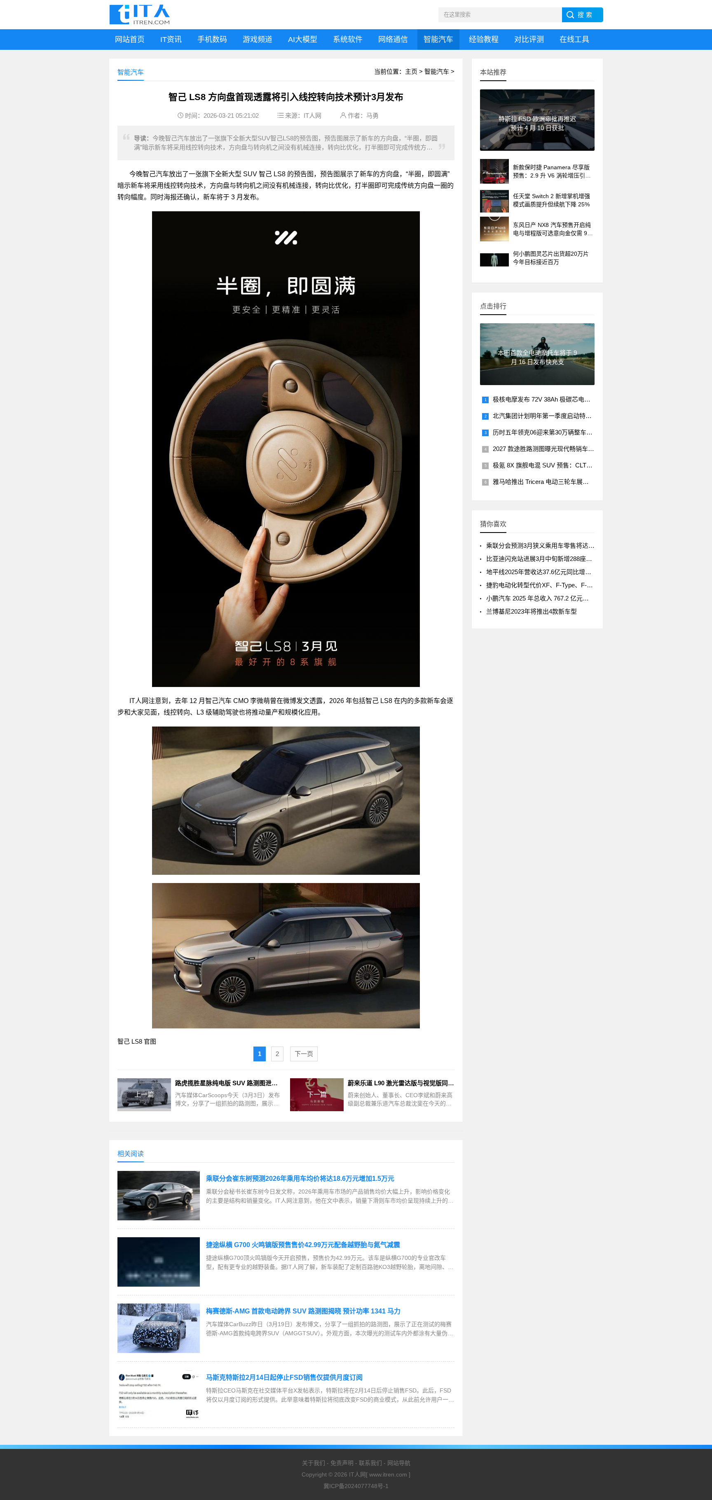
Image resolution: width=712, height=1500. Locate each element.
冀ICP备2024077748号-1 (356, 1486)
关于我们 (313, 1463)
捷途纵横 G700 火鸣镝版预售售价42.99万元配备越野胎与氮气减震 (303, 1244)
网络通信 (393, 39)
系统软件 (348, 39)
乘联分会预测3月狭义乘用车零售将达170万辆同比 (554, 545)
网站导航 (398, 1463)
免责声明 (342, 1463)
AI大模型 (302, 39)
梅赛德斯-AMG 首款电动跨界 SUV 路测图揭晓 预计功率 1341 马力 (303, 1311)
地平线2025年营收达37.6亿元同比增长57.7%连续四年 (559, 571)
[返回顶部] (695, 1401)
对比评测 (529, 39)
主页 (411, 71)
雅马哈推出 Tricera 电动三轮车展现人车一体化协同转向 (568, 481)
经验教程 (484, 39)
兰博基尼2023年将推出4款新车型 (531, 611)
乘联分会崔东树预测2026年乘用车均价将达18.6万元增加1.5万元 (300, 1178)
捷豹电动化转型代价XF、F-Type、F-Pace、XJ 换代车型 (563, 585)
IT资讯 (171, 39)
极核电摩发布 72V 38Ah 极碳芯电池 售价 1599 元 (560, 399)
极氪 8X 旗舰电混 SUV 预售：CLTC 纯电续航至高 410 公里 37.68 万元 (589, 465)
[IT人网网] (142, 14)
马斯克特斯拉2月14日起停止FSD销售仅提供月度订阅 (284, 1377)
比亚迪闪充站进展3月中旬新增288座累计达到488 (553, 558)
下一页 (304, 1053)
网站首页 (130, 39)
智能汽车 (438, 39)
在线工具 (574, 39)
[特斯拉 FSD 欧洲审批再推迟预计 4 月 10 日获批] (537, 147)
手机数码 (212, 39)
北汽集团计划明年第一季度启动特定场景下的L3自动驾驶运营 (576, 415)
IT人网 (312, 115)
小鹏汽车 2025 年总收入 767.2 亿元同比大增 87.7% (556, 598)
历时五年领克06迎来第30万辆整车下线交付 (552, 432)
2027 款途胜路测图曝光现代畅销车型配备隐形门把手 (565, 448)
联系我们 (370, 1463)
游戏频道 (257, 39)
